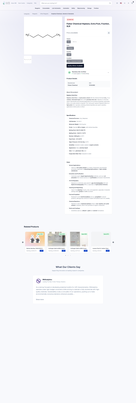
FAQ (35, 3)
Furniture (96, 8)
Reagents (37, 8)
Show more (40, 299)
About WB (13, 3)
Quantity (69, 51)
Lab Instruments (56, 8)
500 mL (75, 41)
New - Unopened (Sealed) (74, 61)
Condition (69, 58)
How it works (21, 3)
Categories (29, 3)
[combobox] (76, 3)
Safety (73, 8)
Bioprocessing (81, 8)
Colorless (70, 48)
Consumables (46, 8)
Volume (68, 38)
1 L (68, 41)
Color (68, 45)
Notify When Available (75, 65)
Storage (89, 8)
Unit (69, 54)
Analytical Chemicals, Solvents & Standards (62, 13)
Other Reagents (44, 13)
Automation (66, 8)
